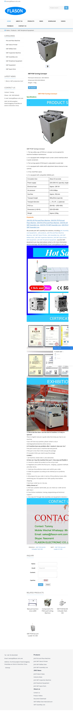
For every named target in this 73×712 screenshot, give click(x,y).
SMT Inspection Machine (13, 53)
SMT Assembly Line (12, 57)
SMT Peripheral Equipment (25, 30)
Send (40, 584)
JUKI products (42, 233)
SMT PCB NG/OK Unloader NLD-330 (62, 611)
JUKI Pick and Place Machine (42, 658)
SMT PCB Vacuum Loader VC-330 (33, 635)
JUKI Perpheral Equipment (41, 683)
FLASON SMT (58, 351)
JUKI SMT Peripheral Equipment (46, 240)
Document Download (40, 698)
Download (52, 21)
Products (31, 21)
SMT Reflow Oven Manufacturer (43, 702)
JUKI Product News (39, 674)
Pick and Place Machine (13, 40)
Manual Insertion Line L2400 (32, 610)
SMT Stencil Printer (11, 44)
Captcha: (32, 580)
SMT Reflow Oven (11, 49)
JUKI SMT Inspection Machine (44, 237)
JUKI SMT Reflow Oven (40, 664)
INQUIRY (33, 87)
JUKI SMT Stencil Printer (40, 235)
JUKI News (37, 670)
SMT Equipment (31, 240)
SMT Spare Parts (11, 69)
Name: (33, 564)
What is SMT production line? (14, 81)
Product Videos (38, 695)
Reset (48, 584)
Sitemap (7, 667)
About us (19, 21)
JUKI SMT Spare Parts (60, 237)
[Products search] (66, 8)
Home (9, 21)
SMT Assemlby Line (39, 705)
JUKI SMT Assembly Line (41, 667)
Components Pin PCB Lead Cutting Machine (47, 611)
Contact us (22, 26)
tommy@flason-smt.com (13, 1)
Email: (33, 568)
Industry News (38, 677)
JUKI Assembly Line (53, 235)
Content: (32, 572)
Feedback (10, 26)
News (41, 21)
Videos (63, 21)
